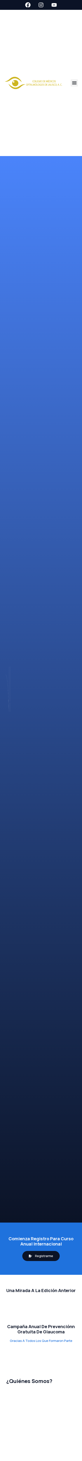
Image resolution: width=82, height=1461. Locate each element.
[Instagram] (41, 5)
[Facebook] (28, 5)
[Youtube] (54, 5)
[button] (74, 83)
